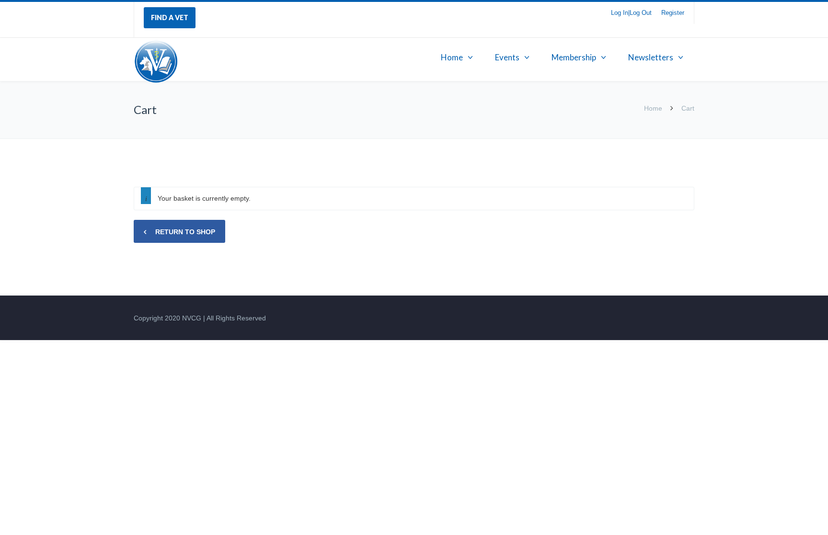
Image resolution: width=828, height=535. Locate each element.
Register (672, 12)
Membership (574, 57)
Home (452, 57)
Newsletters (650, 57)
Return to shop (184, 232)
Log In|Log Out (631, 12)
